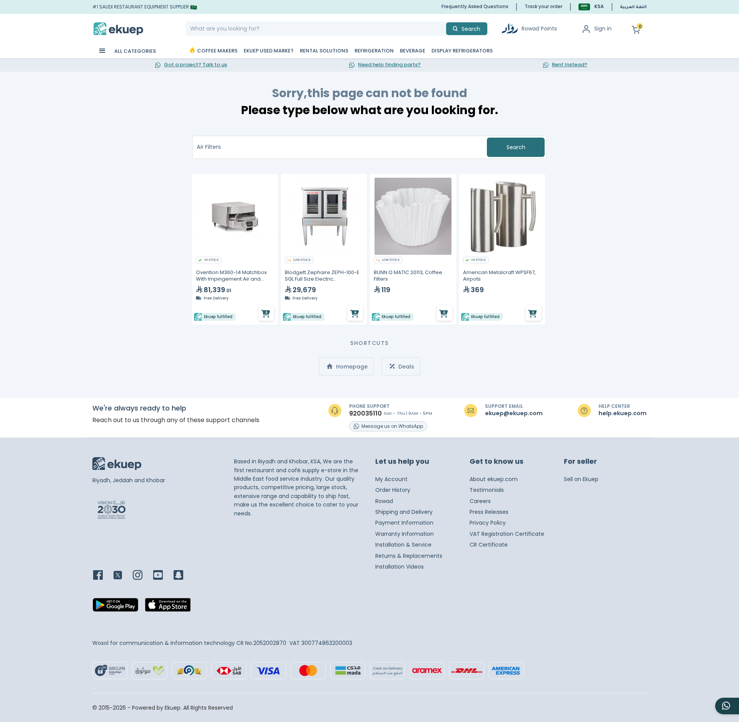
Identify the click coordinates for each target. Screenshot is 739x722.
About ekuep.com (494, 479)
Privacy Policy (488, 523)
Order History (392, 490)
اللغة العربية (633, 7)
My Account (391, 479)
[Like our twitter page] (122, 575)
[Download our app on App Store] (168, 607)
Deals (405, 366)
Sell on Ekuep (581, 479)
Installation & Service (403, 545)
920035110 (365, 414)
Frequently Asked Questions (474, 6)
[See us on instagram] (142, 575)
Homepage (351, 366)
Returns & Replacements (408, 556)
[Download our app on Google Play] (115, 607)
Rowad (384, 501)
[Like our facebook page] (102, 575)
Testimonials (487, 490)
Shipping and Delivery (404, 512)
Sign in (603, 28)
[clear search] (443, 29)
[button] (591, 6)
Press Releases (489, 512)
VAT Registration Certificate (507, 534)
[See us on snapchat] (183, 575)
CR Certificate (489, 545)
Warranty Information (404, 534)
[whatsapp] (727, 706)
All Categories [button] (134, 51)
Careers (480, 501)
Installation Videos (399, 567)
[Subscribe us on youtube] (162, 575)
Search (516, 147)
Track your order (543, 6)
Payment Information (404, 523)
